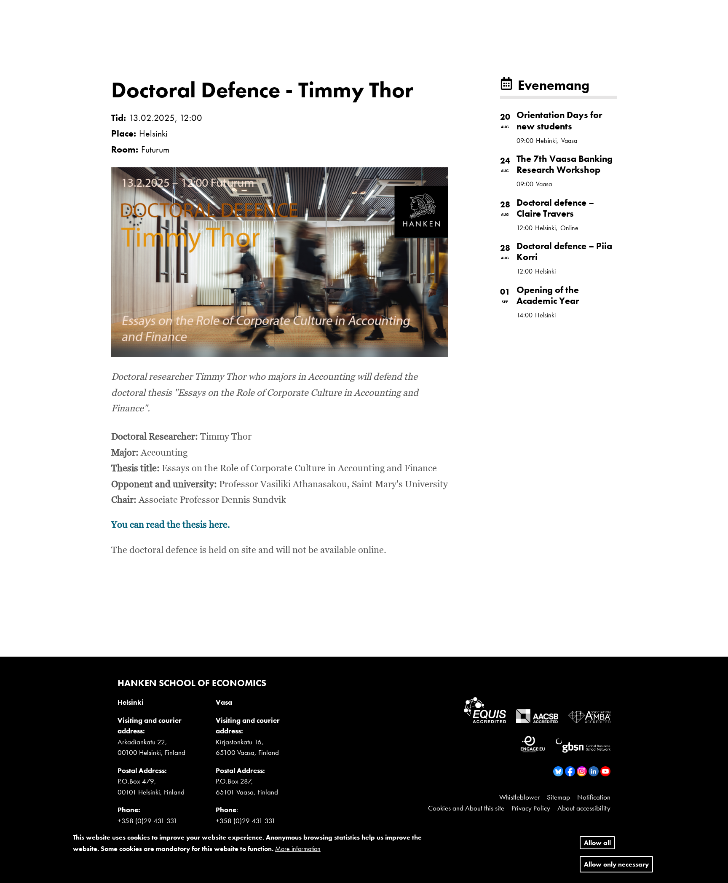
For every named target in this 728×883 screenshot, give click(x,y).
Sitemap (558, 797)
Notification (593, 797)
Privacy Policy (530, 808)
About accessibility (583, 808)
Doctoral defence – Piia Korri (564, 251)
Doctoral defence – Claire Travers (555, 208)
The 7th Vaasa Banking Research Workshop (565, 164)
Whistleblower (519, 797)
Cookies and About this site (466, 808)
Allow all (597, 842)
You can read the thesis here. (170, 525)
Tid (117, 118)
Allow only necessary (616, 864)
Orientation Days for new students (559, 120)
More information (298, 849)
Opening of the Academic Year (548, 295)
